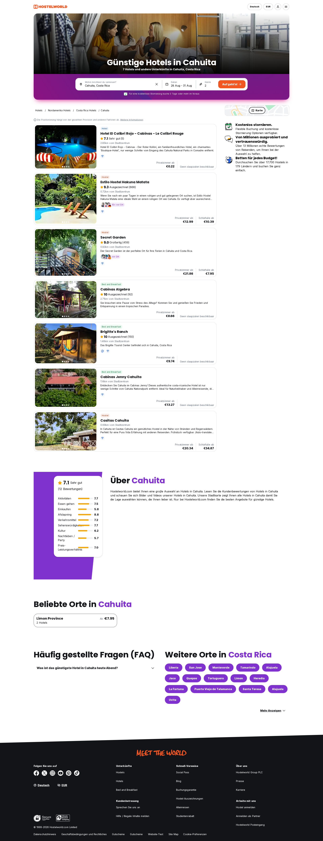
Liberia (173, 667)
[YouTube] (60, 773)
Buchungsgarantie (186, 789)
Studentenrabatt (185, 816)
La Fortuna (176, 689)
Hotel (104, 128)
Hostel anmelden (245, 807)
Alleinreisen (182, 807)
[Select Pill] (278, 6)
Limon (239, 678)
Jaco (172, 678)
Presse (240, 781)
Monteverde (220, 667)
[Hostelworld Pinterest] (68, 773)
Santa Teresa (252, 689)
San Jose (195, 667)
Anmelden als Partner (248, 816)
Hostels (120, 772)
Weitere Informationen (131, 120)
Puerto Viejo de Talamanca (213, 689)
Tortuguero (216, 678)
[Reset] (157, 84)
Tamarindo (247, 667)
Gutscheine (118, 834)
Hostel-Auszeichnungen (189, 798)
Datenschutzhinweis (45, 834)
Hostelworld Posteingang (250, 824)
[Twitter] (44, 773)
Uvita (172, 699)
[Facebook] (36, 773)
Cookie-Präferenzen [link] (195, 834)
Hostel (105, 177)
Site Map (174, 834)
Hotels (119, 781)
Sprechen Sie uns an (128, 807)
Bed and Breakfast (111, 284)
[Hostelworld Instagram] (52, 773)
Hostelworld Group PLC (249, 772)
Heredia (259, 678)
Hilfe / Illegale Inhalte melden (132, 816)
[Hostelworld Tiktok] (76, 773)
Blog (178, 781)
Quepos (191, 678)
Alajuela (272, 667)
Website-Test (155, 834)
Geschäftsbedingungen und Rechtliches (84, 834)
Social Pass (182, 772)
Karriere (240, 789)
